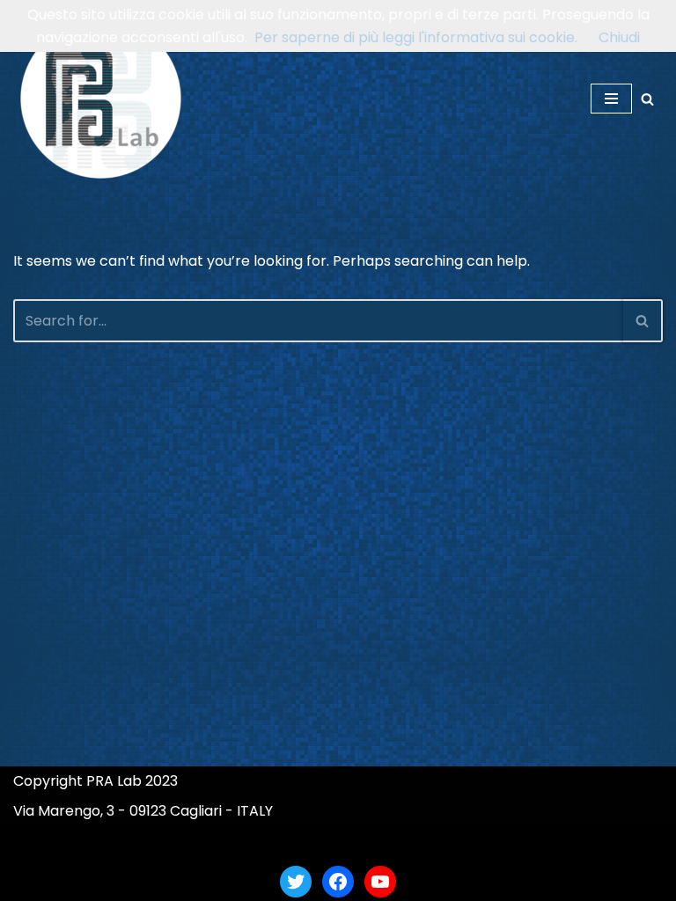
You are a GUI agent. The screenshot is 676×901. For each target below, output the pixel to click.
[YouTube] (380, 881)
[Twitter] (296, 881)
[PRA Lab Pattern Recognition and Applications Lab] (101, 98)
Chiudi (619, 37)
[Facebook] (338, 881)
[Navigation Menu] (611, 99)
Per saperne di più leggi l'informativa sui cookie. (415, 37)
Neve (251, 843)
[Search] (647, 99)
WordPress (405, 843)
